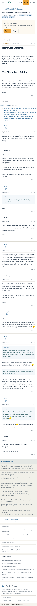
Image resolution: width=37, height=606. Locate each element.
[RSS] (28, 600)
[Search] (34, 2)
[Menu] (3, 3)
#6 (34, 250)
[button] (32, 44)
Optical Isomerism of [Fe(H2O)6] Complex (14, 491)
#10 (34, 404)
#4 (34, 192)
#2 (34, 132)
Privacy (20, 600)
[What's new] (30, 2)
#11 (34, 440)
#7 (34, 279)
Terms (14, 600)
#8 (34, 318)
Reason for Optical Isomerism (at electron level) (16, 466)
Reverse (11, 17)
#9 (34, 342)
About (9, 600)
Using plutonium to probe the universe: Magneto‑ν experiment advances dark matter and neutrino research (19, 118)
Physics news (4, 105)
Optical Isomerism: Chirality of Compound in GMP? (17, 483)
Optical (29, 15)
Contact (5, 600)
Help (24, 600)
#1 (34, 43)
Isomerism (22, 15)
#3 (34, 154)
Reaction (5, 17)
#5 (34, 221)
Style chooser (7, 597)
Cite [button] (32, 95)
